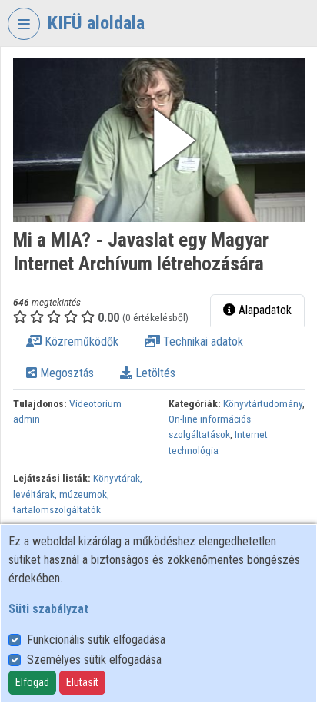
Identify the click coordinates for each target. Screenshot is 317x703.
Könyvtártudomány (262, 403)
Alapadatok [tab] (263, 310)
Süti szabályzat (48, 609)
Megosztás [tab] (65, 373)
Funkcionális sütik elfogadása (96, 639)
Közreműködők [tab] (80, 341)
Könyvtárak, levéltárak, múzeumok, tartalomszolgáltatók (77, 494)
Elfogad (32, 682)
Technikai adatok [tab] (201, 341)
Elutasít (82, 682)
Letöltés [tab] (153, 373)
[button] (159, 140)
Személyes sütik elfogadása (94, 659)
